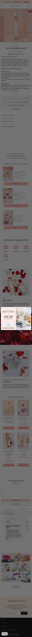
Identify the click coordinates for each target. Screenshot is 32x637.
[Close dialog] (30, 307)
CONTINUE (8, 325)
